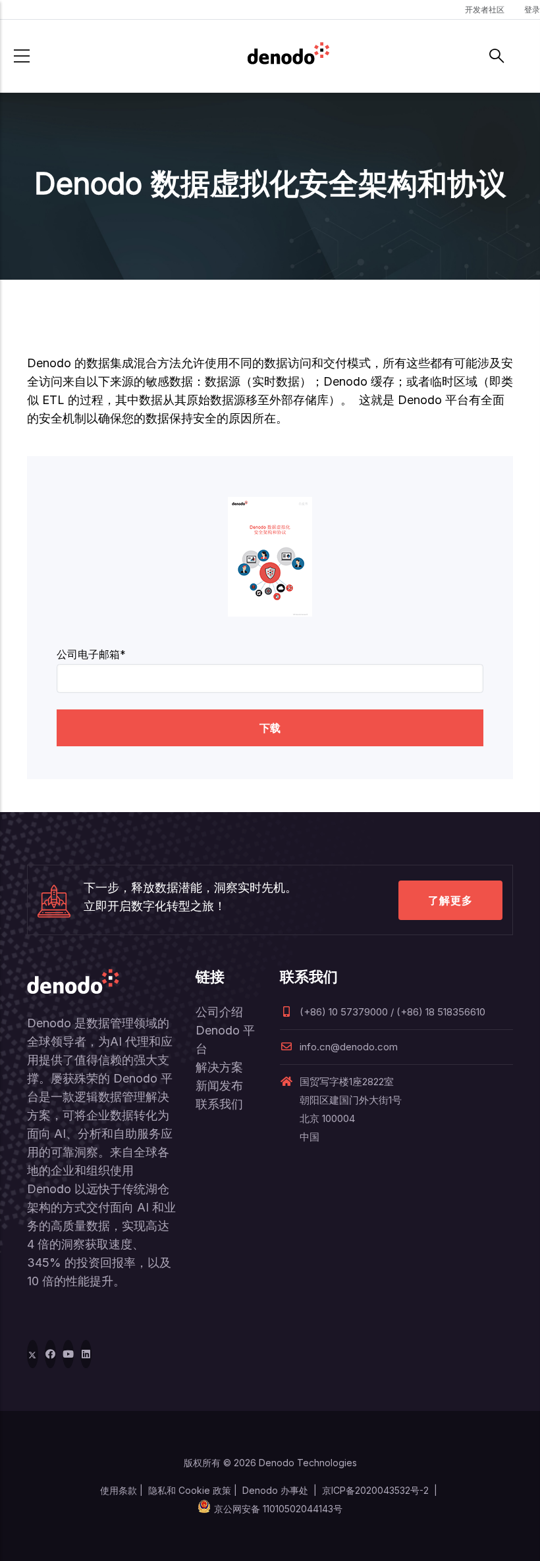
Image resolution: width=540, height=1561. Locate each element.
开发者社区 (484, 9)
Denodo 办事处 (275, 1490)
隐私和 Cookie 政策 (189, 1490)
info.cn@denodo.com (349, 1046)
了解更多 (450, 900)
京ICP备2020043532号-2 (375, 1490)
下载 (270, 727)
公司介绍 (219, 1012)
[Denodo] (288, 56)
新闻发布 (219, 1085)
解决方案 (219, 1067)
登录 (532, 9)
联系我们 (219, 1104)
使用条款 (118, 1490)
